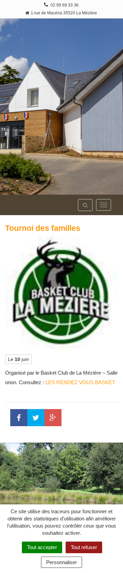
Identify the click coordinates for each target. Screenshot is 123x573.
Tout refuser (84, 547)
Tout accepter (42, 547)
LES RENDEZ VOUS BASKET (80, 382)
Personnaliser (61, 562)
